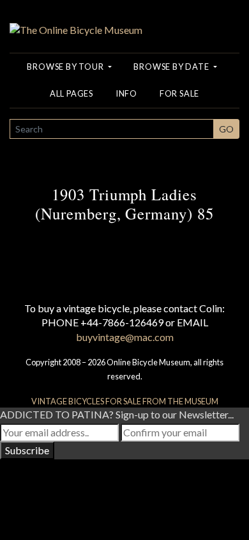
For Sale (179, 93)
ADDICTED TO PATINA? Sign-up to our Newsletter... (117, 414)
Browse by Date (172, 66)
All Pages (71, 93)
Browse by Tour (66, 66)
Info (126, 93)
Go (226, 128)
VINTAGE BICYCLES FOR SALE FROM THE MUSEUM (124, 401)
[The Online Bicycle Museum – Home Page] (76, 17)
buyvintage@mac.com (125, 337)
